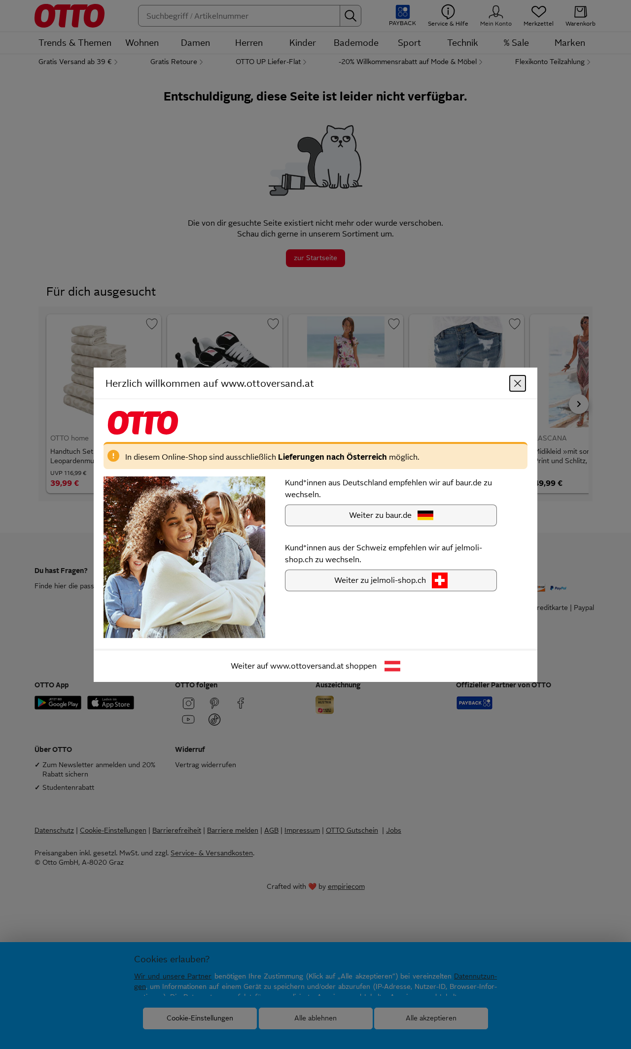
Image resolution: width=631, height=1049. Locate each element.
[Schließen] (518, 383)
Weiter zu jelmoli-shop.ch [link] (380, 579)
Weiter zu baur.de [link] (380, 514)
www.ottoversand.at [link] (307, 665)
